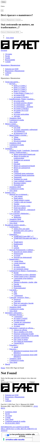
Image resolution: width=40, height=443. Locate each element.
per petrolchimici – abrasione (23, 107)
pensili (16, 347)
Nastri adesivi (18, 198)
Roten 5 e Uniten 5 (20, 91)
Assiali (16, 162)
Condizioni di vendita (16, 120)
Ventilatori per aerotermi (22, 160)
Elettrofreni (13, 234)
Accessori (17, 255)
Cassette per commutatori (22, 322)
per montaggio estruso (21, 269)
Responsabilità (10, 60)
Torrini (16, 169)
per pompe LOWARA (21, 97)
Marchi (7, 364)
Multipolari (17, 217)
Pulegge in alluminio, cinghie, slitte (25, 282)
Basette (16, 273)
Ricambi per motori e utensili (15, 225)
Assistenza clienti (15, 118)
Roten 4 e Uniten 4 (20, 89)
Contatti (7, 62)
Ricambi (16, 265)
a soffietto (17, 112)
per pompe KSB (19, 95)
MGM (16, 246)
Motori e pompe (10, 124)
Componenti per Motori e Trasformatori (22, 271)
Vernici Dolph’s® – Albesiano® (24, 210)
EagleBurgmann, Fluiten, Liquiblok (21, 99)
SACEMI (17, 128)
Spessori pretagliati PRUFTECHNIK (26, 336)
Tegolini (16, 204)
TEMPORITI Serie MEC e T (23, 236)
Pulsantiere (13, 345)
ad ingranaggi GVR (20, 133)
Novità (7, 56)
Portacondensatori (20, 288)
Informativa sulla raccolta (14, 439)
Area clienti (10, 38)
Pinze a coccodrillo (20, 305)
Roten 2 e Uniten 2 (20, 86)
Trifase (16, 137)
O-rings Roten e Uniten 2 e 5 (23, 93)
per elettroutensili (19, 320)
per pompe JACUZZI (21, 110)
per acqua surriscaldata (21, 114)
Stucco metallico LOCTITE (23, 332)
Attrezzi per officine (20, 330)
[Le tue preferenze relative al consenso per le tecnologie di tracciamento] (4, 439)
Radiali (16, 171)
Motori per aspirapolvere (22, 168)
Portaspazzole (18, 253)
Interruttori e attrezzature (13, 313)
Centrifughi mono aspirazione (24, 173)
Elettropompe (13, 126)
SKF (15, 292)
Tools (7, 74)
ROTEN (12, 84)
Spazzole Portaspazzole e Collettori (21, 250)
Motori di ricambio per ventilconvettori (21, 157)
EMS (15, 294)
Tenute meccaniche (11, 82)
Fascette (16, 284)
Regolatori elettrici (20, 183)
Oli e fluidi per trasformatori (23, 341)
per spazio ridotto (19, 267)
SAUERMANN (19, 131)
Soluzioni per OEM (11, 69)
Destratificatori (19, 185)
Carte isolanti (18, 196)
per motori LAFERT (21, 318)
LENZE (16, 248)
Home (3, 368)
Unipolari (17, 215)
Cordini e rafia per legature (23, 202)
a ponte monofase (19, 263)
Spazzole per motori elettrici (23, 252)
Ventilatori (8, 149)
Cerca (3, 2)
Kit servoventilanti (20, 141)
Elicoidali (17, 164)
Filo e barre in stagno (21, 339)
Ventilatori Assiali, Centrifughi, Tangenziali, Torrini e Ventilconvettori (24, 151)
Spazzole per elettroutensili (23, 257)
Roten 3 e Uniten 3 (20, 87)
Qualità (7, 58)
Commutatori (18, 316)
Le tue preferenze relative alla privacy (22, 435)
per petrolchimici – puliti (22, 105)
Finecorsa (12, 349)
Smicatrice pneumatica (21, 337)
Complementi (18, 295)
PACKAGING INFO (12, 423)
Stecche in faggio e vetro (22, 206)
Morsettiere (17, 286)
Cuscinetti (12, 290)
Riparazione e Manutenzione (14, 71)
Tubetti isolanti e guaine (22, 200)
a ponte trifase (18, 261)
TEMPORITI (18, 242)
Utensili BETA (19, 343)
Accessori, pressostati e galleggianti (25, 129)
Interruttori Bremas (15, 315)
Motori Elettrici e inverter (17, 135)
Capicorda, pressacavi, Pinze (19, 297)
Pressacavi (17, 299)
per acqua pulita (19, 101)
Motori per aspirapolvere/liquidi (24, 166)
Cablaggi (8, 73)
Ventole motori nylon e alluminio (25, 276)
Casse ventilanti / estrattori (22, 181)
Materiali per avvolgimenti (18, 194)
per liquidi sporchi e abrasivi (23, 103)
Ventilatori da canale (20, 179)
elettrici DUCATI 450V (22, 229)
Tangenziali (17, 177)
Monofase (17, 139)
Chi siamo (8, 54)
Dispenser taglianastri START (24, 334)
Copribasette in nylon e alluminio (25, 274)
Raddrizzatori (18, 244)
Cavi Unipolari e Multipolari (18, 213)
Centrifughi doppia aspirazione (24, 175)
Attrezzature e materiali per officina (21, 328)
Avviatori (17, 326)
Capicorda (17, 301)
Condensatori (13, 227)
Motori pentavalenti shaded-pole (24, 154)
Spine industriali (19, 324)
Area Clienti (9, 419)
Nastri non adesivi (20, 208)
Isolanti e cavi (9, 192)
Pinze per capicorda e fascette (23, 303)
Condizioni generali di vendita (15, 421)
